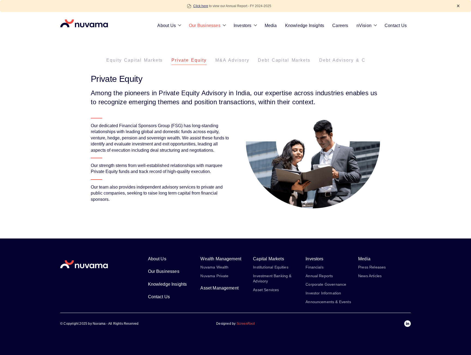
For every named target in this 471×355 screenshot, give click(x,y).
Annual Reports (319, 276)
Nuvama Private (214, 276)
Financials (315, 267)
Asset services (266, 290)
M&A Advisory (232, 60)
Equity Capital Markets (134, 60)
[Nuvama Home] (84, 23)
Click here (200, 6)
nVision (364, 25)
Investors (243, 25)
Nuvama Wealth (214, 267)
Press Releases (372, 267)
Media (271, 25)
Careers (340, 25)
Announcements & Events (328, 302)
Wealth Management (220, 258)
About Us (166, 25)
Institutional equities (270, 267)
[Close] (458, 5)
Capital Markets (268, 258)
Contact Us (396, 25)
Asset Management (219, 288)
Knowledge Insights (304, 25)
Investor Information (323, 293)
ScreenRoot (246, 324)
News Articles (370, 276)
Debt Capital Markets (284, 60)
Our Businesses (205, 25)
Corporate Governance (326, 284)
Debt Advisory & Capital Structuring (363, 60)
